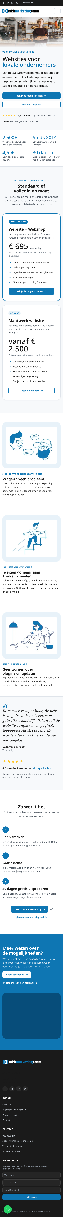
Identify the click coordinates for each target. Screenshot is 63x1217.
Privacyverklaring (10, 1114)
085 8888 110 (28, 2)
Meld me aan (31, 1197)
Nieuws (13, 59)
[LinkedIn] (8, 3)
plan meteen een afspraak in (31, 917)
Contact (13, 67)
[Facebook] (3, 3)
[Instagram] (17, 3)
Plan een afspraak (31, 104)
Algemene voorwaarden (14, 1109)
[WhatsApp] (12, 3)
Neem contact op (15, 974)
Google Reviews (43, 768)
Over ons (14, 52)
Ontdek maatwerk (29, 390)
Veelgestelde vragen (12, 1146)
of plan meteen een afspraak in (20, 982)
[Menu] (57, 11)
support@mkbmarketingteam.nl (18, 1140)
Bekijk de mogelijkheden (29, 95)
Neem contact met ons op (27, 909)
